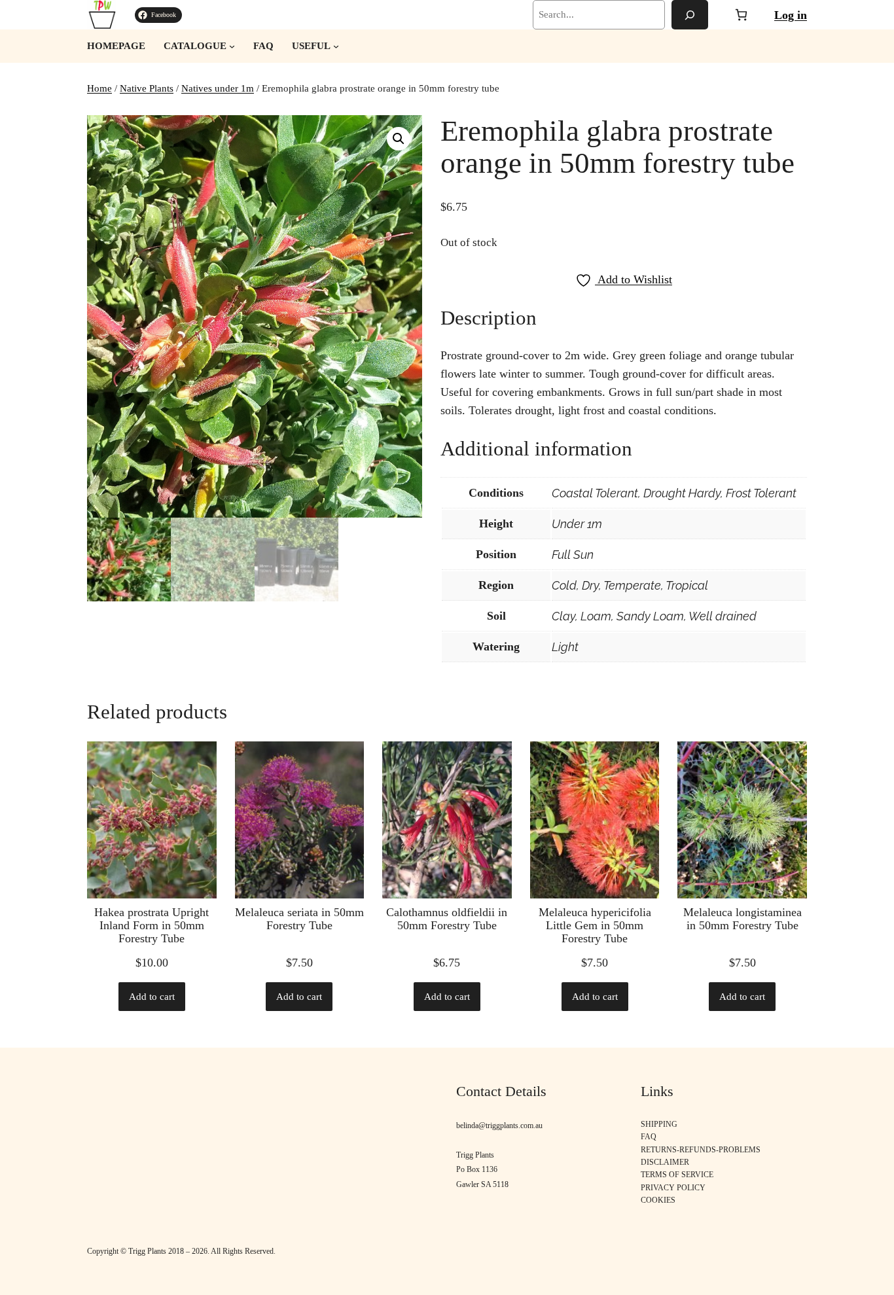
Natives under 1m (217, 88)
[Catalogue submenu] (232, 46)
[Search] (689, 14)
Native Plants (146, 88)
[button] (398, 139)
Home (99, 88)
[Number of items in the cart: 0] (741, 14)
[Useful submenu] (336, 46)
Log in (790, 15)
